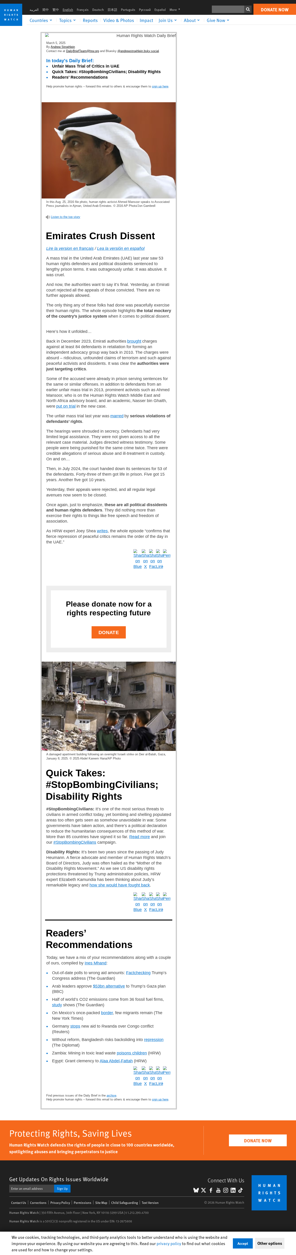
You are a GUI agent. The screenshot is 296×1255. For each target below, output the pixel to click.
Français (83, 9)
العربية (34, 9)
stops (75, 1026)
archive (111, 1095)
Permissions (82, 1202)
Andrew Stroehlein (63, 47)
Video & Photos (118, 20)
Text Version (150, 1202)
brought (134, 341)
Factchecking (138, 972)
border (107, 1012)
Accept (242, 1243)
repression (153, 1039)
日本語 (112, 9)
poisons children (132, 1053)
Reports (90, 20)
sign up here (160, 86)
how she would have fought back (119, 885)
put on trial (66, 406)
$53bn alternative (109, 986)
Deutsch (98, 9)
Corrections (38, 1202)
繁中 (55, 9)
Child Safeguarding (124, 1202)
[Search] (248, 9)
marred (116, 416)
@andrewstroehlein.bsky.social (138, 51)
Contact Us (18, 1202)
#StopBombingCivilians (74, 842)
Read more (139, 836)
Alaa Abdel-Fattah (116, 1061)
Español (160, 9)
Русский (145, 9)
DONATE (109, 632)
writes (102, 531)
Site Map (101, 1202)
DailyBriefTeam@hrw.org (82, 51)
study (57, 1005)
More (176, 9)
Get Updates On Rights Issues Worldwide (58, 1179)
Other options (269, 1243)
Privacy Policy (60, 1202)
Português (128, 9)
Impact (146, 20)
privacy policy (169, 1243)
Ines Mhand (95, 963)
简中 (45, 9)
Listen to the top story (65, 217)
